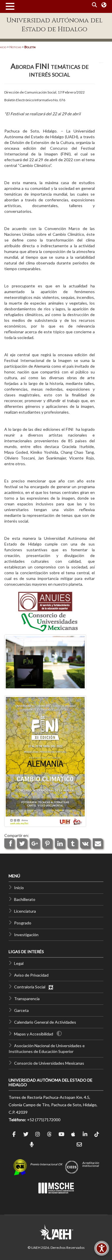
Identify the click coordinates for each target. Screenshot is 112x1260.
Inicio (19, 887)
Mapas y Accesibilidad (33, 1033)
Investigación (26, 934)
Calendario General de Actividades (45, 1022)
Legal (19, 963)
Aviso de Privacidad (31, 975)
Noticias (15, 47)
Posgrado (22, 922)
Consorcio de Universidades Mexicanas (49, 1063)
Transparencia (27, 998)
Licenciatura (25, 911)
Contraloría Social (31, 986)
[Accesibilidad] (101, 1248)
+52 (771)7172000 (43, 1119)
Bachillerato (24, 899)
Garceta (21, 1010)
